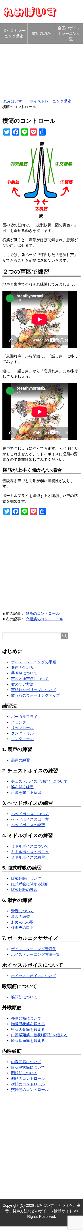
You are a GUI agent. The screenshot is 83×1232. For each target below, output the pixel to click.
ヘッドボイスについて (30, 814)
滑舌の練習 (20, 917)
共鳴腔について (24, 673)
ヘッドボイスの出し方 (30, 819)
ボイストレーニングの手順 (33, 662)
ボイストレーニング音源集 (33, 949)
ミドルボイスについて (30, 846)
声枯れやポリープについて (33, 690)
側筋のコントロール (43, 613)
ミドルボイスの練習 (28, 857)
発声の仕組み (22, 668)
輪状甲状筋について (28, 1067)
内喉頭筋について (26, 1062)
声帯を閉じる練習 (26, 792)
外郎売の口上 (22, 928)
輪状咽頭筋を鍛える (28, 1041)
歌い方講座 (41, 33)
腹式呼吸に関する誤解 (30, 884)
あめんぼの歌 (22, 922)
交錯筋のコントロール (44, 619)
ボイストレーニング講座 (13, 33)
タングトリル (22, 733)
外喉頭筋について (26, 1018)
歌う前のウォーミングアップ (35, 695)
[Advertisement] (41, 70)
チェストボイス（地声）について (39, 781)
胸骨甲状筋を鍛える (28, 1024)
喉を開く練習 (22, 787)
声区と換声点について (30, 679)
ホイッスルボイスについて (33, 976)
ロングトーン (22, 739)
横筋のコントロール (28, 1084)
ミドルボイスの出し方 (30, 852)
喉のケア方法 (22, 684)
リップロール (22, 728)
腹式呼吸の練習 (24, 890)
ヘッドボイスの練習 (28, 825)
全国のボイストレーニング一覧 (69, 33)
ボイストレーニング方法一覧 (35, 954)
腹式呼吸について (26, 879)
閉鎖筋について (24, 1073)
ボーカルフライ (24, 717)
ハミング (18, 722)
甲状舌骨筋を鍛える (28, 1029)
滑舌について (22, 911)
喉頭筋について (24, 997)
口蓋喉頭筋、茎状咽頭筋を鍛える (39, 1035)
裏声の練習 (20, 760)
